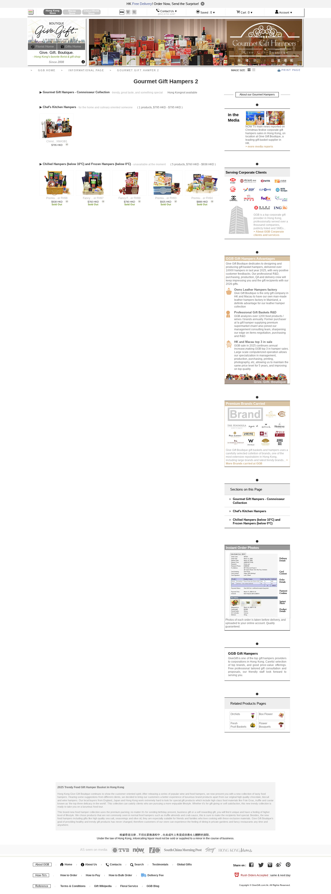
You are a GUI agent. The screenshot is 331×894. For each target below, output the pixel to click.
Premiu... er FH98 (57, 198)
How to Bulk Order (121, 875)
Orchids (235, 714)
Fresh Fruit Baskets (238, 725)
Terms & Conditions (73, 886)
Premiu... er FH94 (202, 198)
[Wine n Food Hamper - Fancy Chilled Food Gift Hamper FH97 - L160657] (93, 183)
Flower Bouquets (265, 725)
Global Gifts (184, 864)
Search (139, 864)
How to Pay (93, 875)
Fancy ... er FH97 (93, 198)
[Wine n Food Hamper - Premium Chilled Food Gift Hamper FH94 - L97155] (202, 183)
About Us (90, 864)
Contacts (115, 864)
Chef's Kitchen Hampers (249, 511)
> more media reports (259, 146)
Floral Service (129, 886)
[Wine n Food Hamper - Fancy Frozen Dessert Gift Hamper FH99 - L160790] (129, 183)
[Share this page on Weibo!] (278, 865)
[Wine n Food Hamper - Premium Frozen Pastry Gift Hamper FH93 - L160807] (165, 183)
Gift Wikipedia (103, 886)
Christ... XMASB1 (56, 141)
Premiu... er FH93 (166, 198)
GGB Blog (153, 886)
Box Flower (266, 714)
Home (68, 864)
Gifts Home (72, 46)
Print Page (290, 70)
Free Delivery (142, 4)
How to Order (68, 875)
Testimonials (160, 864)
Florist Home (44, 46)
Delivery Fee (155, 875)
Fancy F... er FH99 (129, 198)
